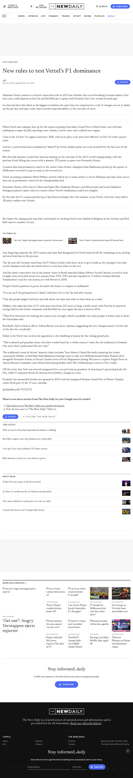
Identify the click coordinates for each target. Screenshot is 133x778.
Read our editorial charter (85, 723)
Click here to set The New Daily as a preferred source (35, 406)
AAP (4, 80)
